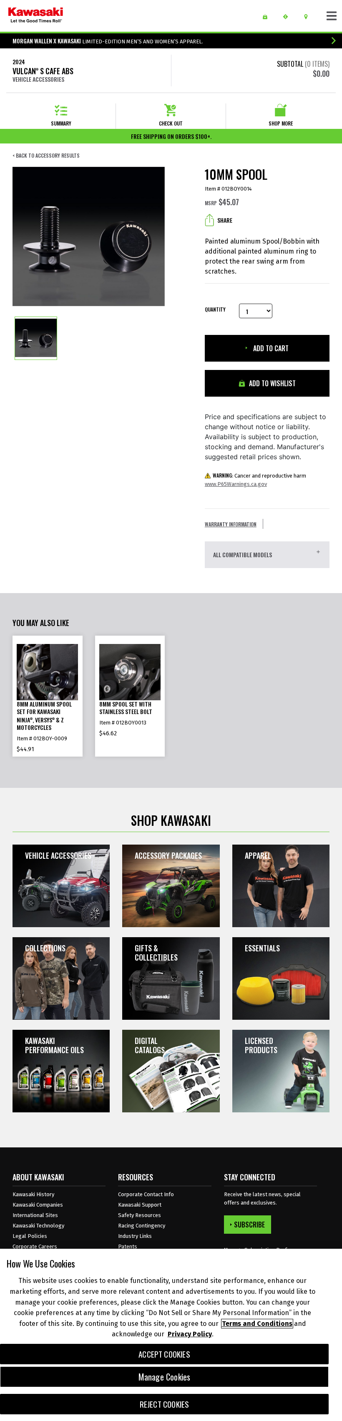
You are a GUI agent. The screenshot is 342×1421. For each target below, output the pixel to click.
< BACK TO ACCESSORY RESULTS (46, 155)
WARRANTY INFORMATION (230, 524)
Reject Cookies (164, 1404)
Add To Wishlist (271, 383)
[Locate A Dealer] (309, 16)
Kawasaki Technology (38, 1225)
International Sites (35, 1215)
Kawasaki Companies (38, 1205)
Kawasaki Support (139, 1205)
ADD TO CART (270, 348)
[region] (171, 1335)
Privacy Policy (190, 1334)
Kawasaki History (33, 1194)
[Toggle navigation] (331, 16)
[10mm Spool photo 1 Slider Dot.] (36, 338)
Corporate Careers (35, 1246)
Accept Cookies (164, 1354)
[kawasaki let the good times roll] (35, 16)
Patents (127, 1246)
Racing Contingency (141, 1225)
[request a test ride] (288, 16)
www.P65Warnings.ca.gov (236, 484)
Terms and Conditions (257, 1324)
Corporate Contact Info (146, 1194)
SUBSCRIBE (249, 1225)
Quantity (215, 309)
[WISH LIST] (268, 16)
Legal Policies (30, 1236)
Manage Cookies (164, 1377)
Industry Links (135, 1236)
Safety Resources (139, 1215)
